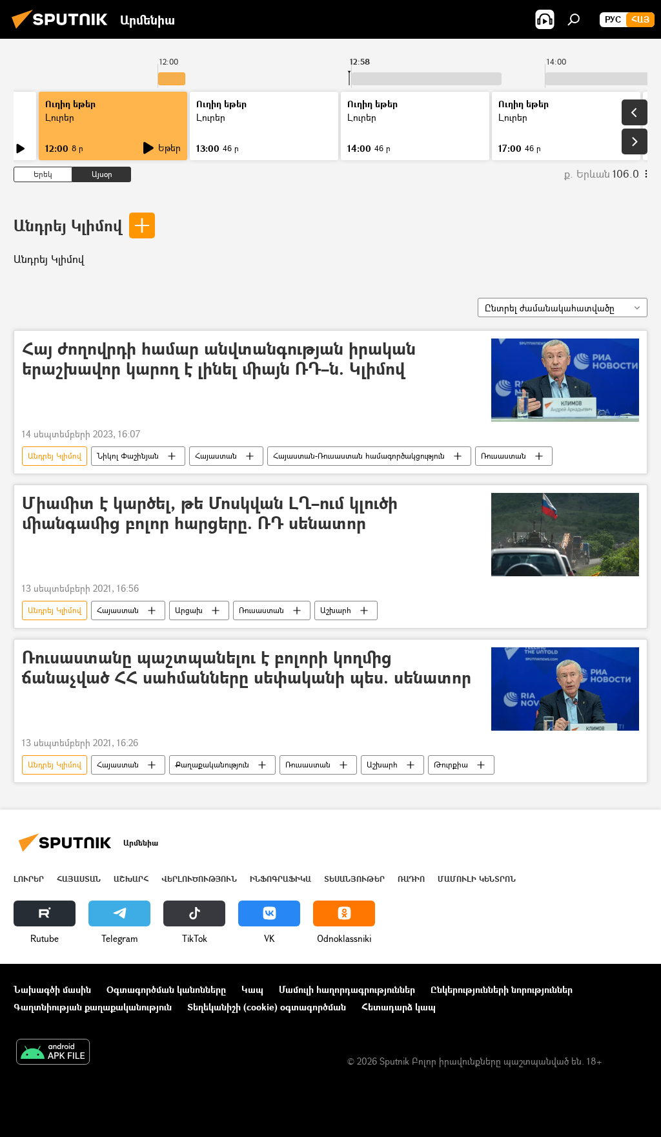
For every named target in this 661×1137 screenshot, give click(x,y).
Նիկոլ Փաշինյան (128, 455)
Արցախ (189, 610)
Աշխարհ (335, 610)
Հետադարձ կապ (398, 1007)
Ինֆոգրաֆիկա (280, 878)
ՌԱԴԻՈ (411, 878)
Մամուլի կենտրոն (477, 878)
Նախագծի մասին (52, 989)
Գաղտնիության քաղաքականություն (93, 1007)
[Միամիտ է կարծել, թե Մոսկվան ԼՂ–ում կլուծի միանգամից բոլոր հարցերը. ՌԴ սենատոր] (565, 534)
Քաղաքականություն (212, 764)
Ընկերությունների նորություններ (502, 989)
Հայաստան (216, 455)
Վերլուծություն (199, 878)
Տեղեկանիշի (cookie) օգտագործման (266, 1007)
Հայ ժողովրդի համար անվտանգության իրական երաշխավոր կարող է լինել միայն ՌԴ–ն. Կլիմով (219, 359)
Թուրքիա (451, 764)
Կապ (252, 989)
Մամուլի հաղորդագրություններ (347, 989)
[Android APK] (53, 1053)
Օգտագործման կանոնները (166, 989)
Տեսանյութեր (354, 878)
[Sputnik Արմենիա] (63, 30)
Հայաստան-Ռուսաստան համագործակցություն (359, 455)
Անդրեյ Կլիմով (68, 225)
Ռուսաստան (503, 455)
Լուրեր (59, 117)
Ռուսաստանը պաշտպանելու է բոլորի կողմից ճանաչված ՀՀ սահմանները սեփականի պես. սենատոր (246, 668)
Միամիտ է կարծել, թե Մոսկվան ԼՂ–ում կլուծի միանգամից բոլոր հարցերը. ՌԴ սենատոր (210, 513)
